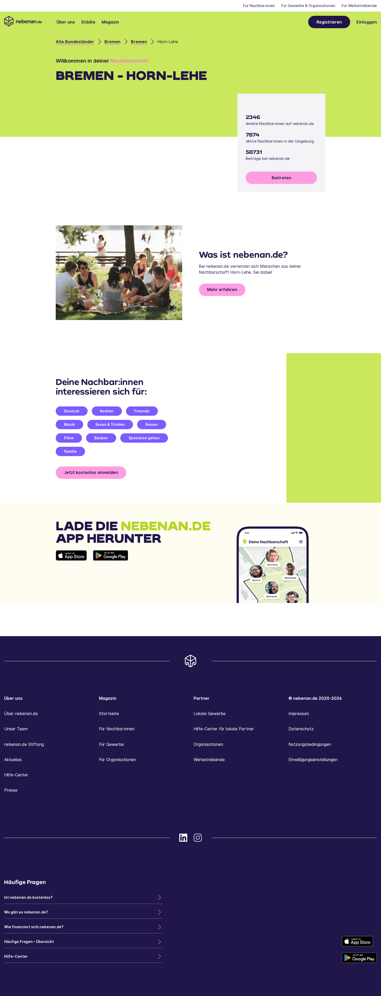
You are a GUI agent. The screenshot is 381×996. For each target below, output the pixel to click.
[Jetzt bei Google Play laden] (110, 576)
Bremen (112, 41)
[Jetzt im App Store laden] (71, 576)
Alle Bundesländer (75, 41)
